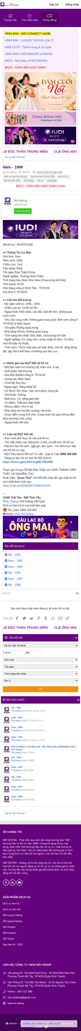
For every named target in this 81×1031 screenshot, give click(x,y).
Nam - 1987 (15, 578)
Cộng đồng (50, 19)
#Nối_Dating (10, 501)
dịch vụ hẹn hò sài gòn (15, 176)
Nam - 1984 (15, 566)
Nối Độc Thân (37, 469)
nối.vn (40, 180)
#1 (77, 593)
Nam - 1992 (16, 796)
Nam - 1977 (16, 787)
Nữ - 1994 (14, 572)
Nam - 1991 (16, 737)
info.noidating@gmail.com (22, 997)
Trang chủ (10, 19)
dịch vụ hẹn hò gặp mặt (49, 172)
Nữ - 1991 (14, 554)
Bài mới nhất (16, 699)
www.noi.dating (16, 1003)
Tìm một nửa (29, 19)
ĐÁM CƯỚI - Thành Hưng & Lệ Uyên (28, 47)
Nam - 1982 (15, 560)
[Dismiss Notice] (73, 1024)
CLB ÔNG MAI (51, 151)
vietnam (12, 1023)
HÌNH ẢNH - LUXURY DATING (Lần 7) (29, 40)
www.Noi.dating (23, 513)
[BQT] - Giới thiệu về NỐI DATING (26, 60)
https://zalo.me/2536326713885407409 (26, 485)
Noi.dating (16, 711)
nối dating (29, 180)
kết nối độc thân (12, 180)
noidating (52, 180)
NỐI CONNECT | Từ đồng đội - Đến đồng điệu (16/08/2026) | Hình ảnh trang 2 (43, 748)
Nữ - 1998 (14, 584)
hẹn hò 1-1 (63, 176)
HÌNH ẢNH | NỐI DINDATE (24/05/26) (28, 54)
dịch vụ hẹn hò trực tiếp (43, 176)
